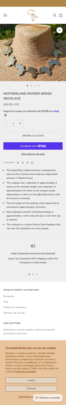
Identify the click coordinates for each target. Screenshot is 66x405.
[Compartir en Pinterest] (27, 162)
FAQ (5, 301)
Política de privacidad (25, 371)
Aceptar (31, 380)
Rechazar (31, 388)
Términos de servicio (14, 312)
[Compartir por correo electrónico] (32, 162)
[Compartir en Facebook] (18, 162)
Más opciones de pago (33, 154)
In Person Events (41, 3)
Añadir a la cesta (33, 135)
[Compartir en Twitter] (22, 162)
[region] (33, 256)
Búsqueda (8, 296)
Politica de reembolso (14, 307)
